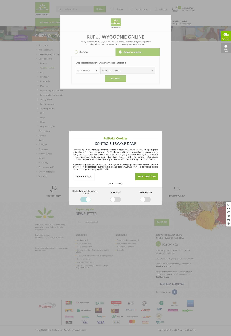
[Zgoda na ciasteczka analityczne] (115, 199)
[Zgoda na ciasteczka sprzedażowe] (145, 199)
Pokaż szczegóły (115, 183)
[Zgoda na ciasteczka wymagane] (85, 199)
